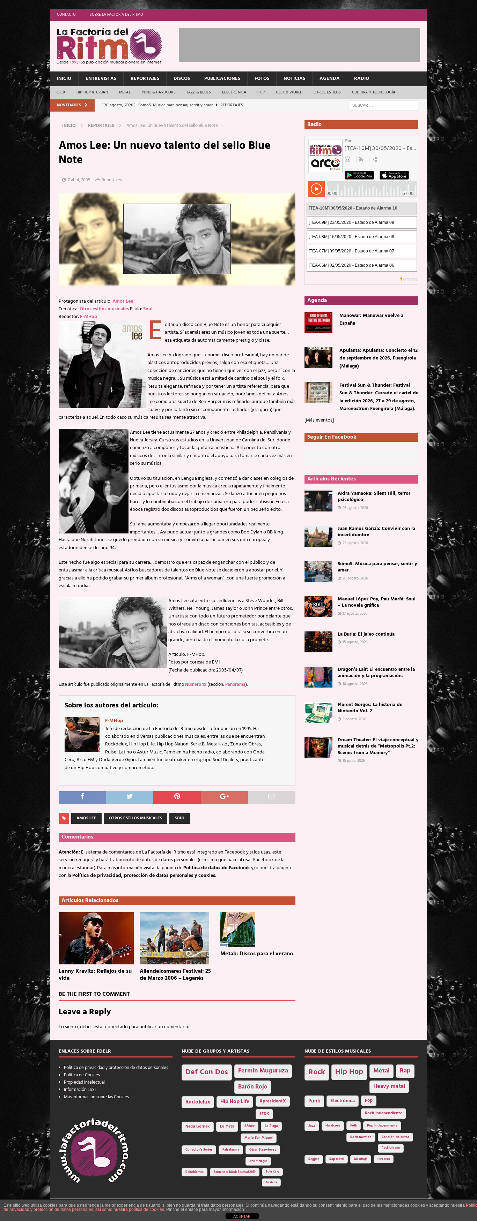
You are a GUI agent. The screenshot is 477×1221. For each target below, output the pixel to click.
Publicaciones (222, 79)
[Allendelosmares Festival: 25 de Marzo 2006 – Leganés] (177, 938)
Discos (182, 79)
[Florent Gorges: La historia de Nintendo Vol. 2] (318, 712)
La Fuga (271, 1126)
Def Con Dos (206, 1072)
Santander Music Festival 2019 (235, 1172)
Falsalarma (230, 1150)
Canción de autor (395, 1137)
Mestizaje (360, 1159)
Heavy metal (389, 1086)
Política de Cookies (82, 1075)
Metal (125, 92)
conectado (116, 1027)
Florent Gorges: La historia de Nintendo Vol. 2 (370, 708)
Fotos (262, 79)
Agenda (330, 79)
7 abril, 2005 (79, 180)
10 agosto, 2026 (355, 684)
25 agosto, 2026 (355, 543)
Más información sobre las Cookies (96, 1097)
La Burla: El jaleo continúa (366, 634)
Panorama (235, 684)
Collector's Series (198, 1150)
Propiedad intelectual (84, 1082)
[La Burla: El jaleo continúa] (318, 641)
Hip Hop (349, 1072)
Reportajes (145, 79)
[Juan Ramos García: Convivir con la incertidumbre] (318, 536)
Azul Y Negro (258, 1161)
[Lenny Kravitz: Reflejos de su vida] (96, 938)
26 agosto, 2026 (355, 508)
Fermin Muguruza (263, 1071)
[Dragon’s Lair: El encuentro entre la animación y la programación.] (318, 677)
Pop (261, 92)
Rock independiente (383, 1113)
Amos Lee (122, 301)
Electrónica (234, 92)
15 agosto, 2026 (355, 642)
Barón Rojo (252, 1087)
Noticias (294, 79)
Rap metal (336, 1159)
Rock (60, 92)
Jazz (311, 1126)
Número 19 (195, 684)
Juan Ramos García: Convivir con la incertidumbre (376, 532)
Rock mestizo (361, 1137)
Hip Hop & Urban (92, 92)
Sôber (249, 1126)
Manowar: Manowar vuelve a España (371, 319)
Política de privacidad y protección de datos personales (116, 1067)
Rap (405, 1071)
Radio (361, 79)
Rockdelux (197, 1102)
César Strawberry (262, 1149)
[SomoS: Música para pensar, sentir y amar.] (318, 571)
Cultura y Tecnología (373, 92)
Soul (148, 309)
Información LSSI (80, 1089)
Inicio (64, 79)
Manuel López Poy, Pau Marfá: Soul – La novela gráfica (377, 602)
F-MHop (88, 317)
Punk (314, 1101)
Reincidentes (194, 1172)
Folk (353, 1125)
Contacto (66, 15)
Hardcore (332, 1126)
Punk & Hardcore (159, 92)
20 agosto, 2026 (355, 578)
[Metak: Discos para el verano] (257, 929)
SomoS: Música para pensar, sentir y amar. (377, 567)
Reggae (313, 1159)
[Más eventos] (319, 420)
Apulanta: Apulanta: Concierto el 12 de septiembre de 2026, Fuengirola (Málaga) (378, 358)
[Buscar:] (383, 105)
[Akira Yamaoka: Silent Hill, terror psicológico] (318, 501)
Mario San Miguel (258, 1138)
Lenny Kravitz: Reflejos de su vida (95, 975)
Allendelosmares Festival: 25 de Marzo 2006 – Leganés (175, 975)
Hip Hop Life (234, 1102)
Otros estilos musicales (104, 309)
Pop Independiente (382, 1125)
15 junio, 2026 (354, 761)
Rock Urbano (391, 1148)
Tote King (272, 1171)
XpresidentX (272, 1101)
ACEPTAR (242, 1216)
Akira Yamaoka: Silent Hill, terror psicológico (374, 497)
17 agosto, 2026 (355, 613)
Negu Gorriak (197, 1126)
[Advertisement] (306, 43)
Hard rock (383, 1159)
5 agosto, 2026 (354, 719)
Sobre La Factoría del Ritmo (116, 15)
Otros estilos (327, 92)
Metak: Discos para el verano (256, 953)
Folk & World (289, 92)
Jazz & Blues (199, 92)
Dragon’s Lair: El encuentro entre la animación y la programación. (376, 673)
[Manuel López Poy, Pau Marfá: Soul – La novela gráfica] (318, 606)
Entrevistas (101, 79)
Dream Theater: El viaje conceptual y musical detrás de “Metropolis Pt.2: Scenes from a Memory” (378, 746)
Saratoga (271, 1182)
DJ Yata (227, 1126)
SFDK (264, 1113)
